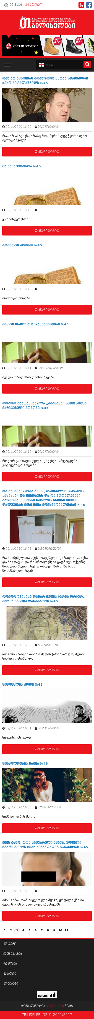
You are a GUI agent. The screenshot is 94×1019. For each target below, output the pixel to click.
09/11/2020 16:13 (18, 289)
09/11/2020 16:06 (18, 645)
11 (66, 930)
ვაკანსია (9, 973)
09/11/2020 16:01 (18, 728)
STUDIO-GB (55, 1006)
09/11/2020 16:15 (18, 210)
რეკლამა (10, 963)
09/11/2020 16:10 (18, 451)
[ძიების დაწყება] (87, 64)
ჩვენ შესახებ (12, 953)
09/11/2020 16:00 (18, 807)
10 (60, 930)
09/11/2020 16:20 (18, 126)
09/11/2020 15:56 (18, 891)
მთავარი (9, 943)
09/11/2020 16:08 (18, 548)
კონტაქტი (10, 983)
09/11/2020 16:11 (18, 368)
